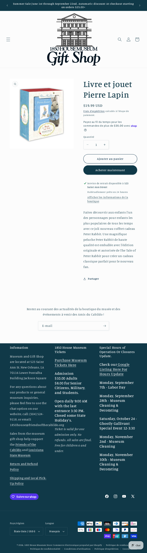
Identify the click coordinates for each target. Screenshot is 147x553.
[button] (8, 39)
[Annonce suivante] (140, 5)
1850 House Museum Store (38, 545)
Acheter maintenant (110, 170)
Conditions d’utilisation (77, 548)
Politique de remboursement (121, 545)
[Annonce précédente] (7, 5)
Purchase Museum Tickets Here (71, 362)
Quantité (88, 136)
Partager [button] (93, 278)
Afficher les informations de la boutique (107, 199)
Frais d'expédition (94, 111)
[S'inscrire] (104, 326)
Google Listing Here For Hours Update (114, 369)
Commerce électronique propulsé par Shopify (77, 545)
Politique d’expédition (106, 548)
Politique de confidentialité (45, 548)
